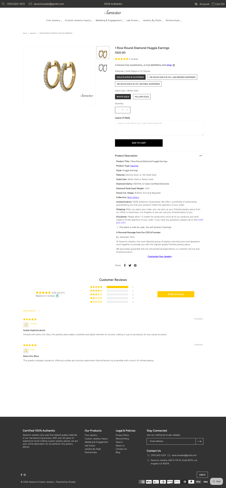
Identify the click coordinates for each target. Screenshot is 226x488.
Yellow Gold (142, 97)
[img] (29, 319)
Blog (118, 452)
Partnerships (173, 20)
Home (25, 33)
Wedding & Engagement (109, 20)
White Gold (123, 97)
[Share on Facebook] (125, 265)
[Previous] (28, 51)
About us (120, 445)
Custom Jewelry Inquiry (78, 20)
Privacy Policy (122, 435)
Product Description (126, 155)
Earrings (134, 166)
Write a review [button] (176, 294)
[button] (122, 59)
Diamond (33, 33)
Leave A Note (122, 117)
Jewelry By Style (152, 20)
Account (204, 4)
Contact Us (121, 449)
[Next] (36, 51)
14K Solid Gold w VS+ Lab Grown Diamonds (172, 77)
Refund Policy (122, 438)
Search (119, 442)
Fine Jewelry (53, 20)
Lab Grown (132, 20)
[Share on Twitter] (130, 265)
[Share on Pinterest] (135, 265)
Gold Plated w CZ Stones (130, 77)
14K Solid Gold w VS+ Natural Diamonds (138, 84)
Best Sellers (133, 197)
